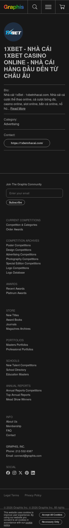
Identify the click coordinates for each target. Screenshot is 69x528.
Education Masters (17, 374)
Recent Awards (15, 288)
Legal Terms (11, 495)
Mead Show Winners (18, 399)
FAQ (9, 430)
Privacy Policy (33, 495)
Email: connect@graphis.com (24, 456)
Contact (11, 435)
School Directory (16, 370)
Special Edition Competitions (23, 263)
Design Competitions (18, 250)
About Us (11, 421)
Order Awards (14, 229)
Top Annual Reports (18, 395)
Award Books (14, 319)
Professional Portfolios (19, 349)
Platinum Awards (16, 293)
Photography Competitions (22, 259)
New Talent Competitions (21, 365)
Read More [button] (17, 108)
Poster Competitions (18, 245)
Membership (13, 426)
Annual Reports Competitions (24, 390)
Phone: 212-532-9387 (19, 451)
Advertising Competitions (21, 254)
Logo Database (15, 272)
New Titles (12, 315)
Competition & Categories (21, 225)
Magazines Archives (18, 328)
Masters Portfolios (17, 345)
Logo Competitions (17, 268)
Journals (11, 324)
